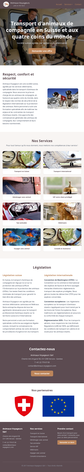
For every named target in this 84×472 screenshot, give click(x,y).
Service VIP (34, 446)
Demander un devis (67, 442)
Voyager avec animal (37, 453)
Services (68, 4)
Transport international (38, 437)
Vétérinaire (34, 450)
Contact (78, 4)
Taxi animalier (35, 443)
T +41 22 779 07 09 (42, 362)
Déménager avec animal (39, 440)
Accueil (59, 4)
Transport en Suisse (37, 433)
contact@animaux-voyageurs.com (42, 366)
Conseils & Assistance (38, 456)
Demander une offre (42, 51)
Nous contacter (42, 373)
